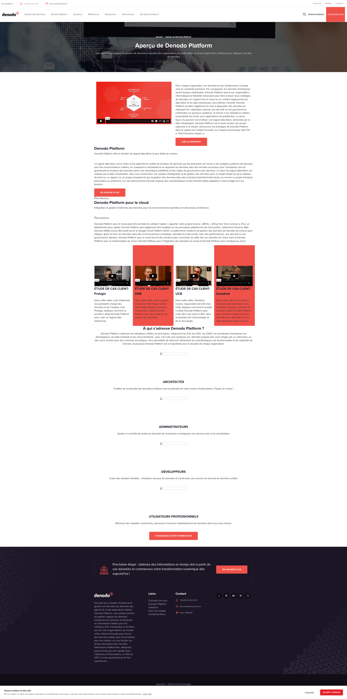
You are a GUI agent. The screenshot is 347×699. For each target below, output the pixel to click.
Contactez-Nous (156, 614)
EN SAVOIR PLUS (109, 192)
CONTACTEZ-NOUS (335, 14)
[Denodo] (10, 14)
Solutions (153, 607)
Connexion (339, 3)
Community (317, 3)
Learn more (147, 694)
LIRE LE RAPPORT (191, 141)
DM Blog (328, 3)
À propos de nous (157, 600)
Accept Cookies (331, 692)
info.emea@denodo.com (58, 3)
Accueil (159, 36)
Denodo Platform (157, 604)
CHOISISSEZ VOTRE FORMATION (173, 535)
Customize (309, 692)
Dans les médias (157, 611)
